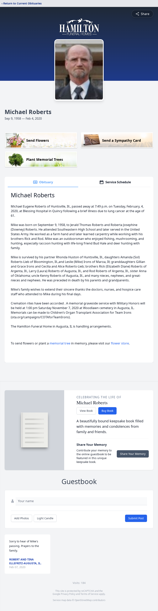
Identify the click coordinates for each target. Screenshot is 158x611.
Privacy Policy (68, 594)
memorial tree (60, 343)
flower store (120, 343)
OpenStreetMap (83, 600)
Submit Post (136, 518)
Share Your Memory (132, 454)
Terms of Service (89, 594)
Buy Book (107, 411)
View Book (86, 411)
